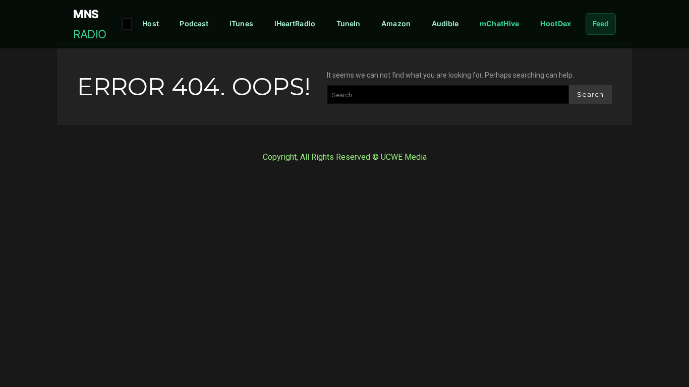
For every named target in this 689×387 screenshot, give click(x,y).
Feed (601, 23)
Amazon (396, 23)
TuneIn (348, 23)
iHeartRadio (295, 23)
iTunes (241, 23)
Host (150, 23)
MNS (89, 23)
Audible (445, 23)
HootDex (555, 23)
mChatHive (499, 23)
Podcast (194, 23)
